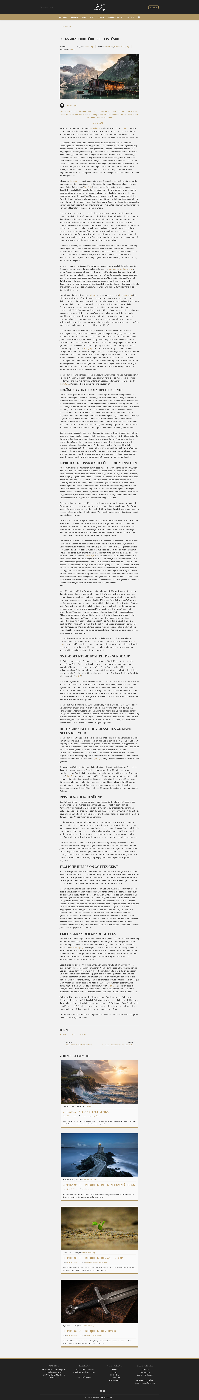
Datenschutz (145, 1372)
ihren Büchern (125, 295)
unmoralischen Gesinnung (120, 269)
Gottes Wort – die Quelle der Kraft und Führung (99, 1184)
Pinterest (83, 1034)
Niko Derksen (71, 1116)
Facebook (63, 1034)
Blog (84, 17)
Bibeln (114, 1369)
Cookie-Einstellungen (145, 1375)
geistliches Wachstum (91, 1262)
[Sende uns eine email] (101, 1391)
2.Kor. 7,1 (70, 776)
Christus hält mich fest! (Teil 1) (86, 1111)
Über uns (130, 17)
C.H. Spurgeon (72, 105)
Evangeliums (94, 128)
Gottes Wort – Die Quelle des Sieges (89, 1331)
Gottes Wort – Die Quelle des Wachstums (93, 1258)
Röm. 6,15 (64, 384)
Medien (101, 17)
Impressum (145, 1369)
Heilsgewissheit (95, 1116)
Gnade (117, 46)
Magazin (74, 17)
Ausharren (87, 1116)
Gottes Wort (89, 1189)
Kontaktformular (84, 1377)
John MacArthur (72, 1189)
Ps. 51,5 (78, 676)
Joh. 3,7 (98, 758)
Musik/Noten (115, 1377)
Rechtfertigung (76, 947)
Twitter (73, 1034)
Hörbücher (114, 1375)
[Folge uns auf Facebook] (95, 1391)
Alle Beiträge (66, 26)
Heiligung (125, 46)
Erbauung (89, 46)
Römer (72, 49)
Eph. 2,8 (87, 187)
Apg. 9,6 (112, 986)
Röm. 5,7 (90, 555)
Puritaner (92, 295)
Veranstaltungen (115, 17)
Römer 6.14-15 (99, 123)
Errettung (109, 46)
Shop (92, 17)
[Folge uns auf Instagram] (98, 1391)
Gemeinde (63, 17)
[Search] (139, 17)
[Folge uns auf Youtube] (104, 1391)
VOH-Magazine (114, 1380)
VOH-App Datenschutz (145, 1380)
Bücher (86, 1180)
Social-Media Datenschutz (145, 1383)
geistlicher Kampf (90, 1335)
